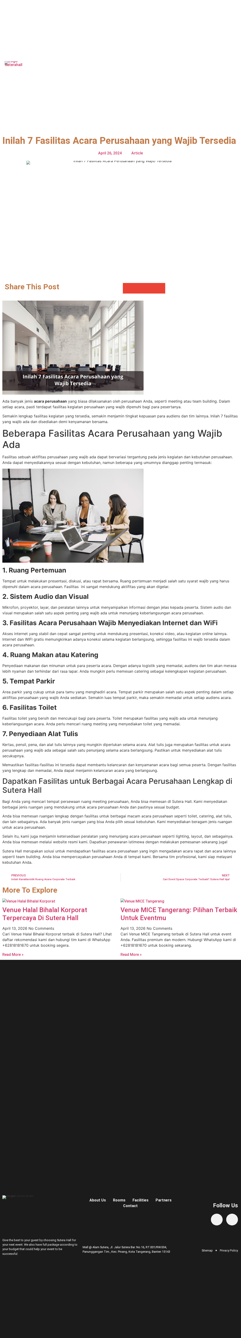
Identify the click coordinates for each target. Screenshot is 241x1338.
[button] (235, 66)
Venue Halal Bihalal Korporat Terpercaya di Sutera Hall (44, 914)
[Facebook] (217, 1219)
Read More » (13, 954)
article (137, 153)
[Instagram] (232, 1219)
